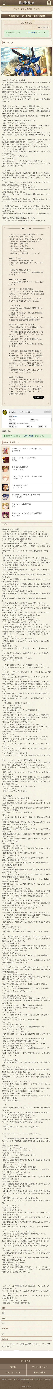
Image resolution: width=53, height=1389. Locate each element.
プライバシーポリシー (13, 1379)
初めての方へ (39, 1373)
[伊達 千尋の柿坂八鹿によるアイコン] (5, 490)
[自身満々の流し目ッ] (5, 472)
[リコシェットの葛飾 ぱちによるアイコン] (5, 508)
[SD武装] (5, 453)
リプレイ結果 (30, 32)
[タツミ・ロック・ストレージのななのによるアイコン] (5, 481)
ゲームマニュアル (13, 1373)
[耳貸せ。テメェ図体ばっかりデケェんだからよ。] (5, 499)
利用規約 (4, 1379)
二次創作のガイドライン (39, 1379)
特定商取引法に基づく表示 (26, 1379)
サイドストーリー (39, 1367)
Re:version (27, 1382)
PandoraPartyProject (26, 3)
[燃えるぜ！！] (5, 518)
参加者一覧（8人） (10, 442)
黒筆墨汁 (15, 416)
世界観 (13, 1367)
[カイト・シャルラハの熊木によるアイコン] (5, 462)
